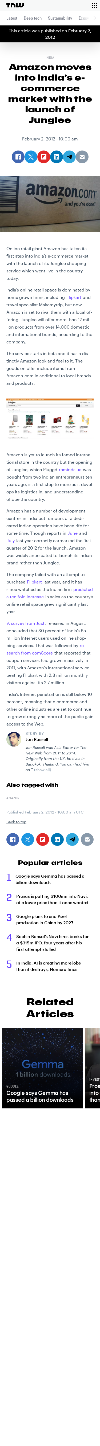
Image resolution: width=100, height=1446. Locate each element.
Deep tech (33, 17)
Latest (11, 17)
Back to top (16, 822)
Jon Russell (37, 739)
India (50, 58)
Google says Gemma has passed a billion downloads (50, 879)
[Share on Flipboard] (42, 839)
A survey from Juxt (26, 623)
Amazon (13, 798)
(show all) (42, 769)
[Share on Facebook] (12, 839)
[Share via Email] (87, 839)
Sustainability (60, 17)
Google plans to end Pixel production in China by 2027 (44, 919)
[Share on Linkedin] (57, 839)
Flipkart (73, 297)
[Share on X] (27, 839)
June (73, 533)
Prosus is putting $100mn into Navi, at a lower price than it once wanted (52, 899)
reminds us (70, 469)
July (11, 540)
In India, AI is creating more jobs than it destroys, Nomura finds (48, 966)
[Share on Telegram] (72, 839)
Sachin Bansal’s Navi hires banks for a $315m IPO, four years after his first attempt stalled (52, 943)
